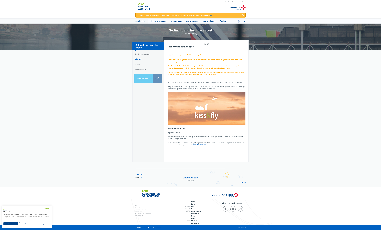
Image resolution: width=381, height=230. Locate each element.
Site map (137, 206)
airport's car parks (199, 145)
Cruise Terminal (140, 69)
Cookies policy (139, 216)
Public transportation (142, 54)
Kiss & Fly (138, 59)
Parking (137, 177)
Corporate (235, 1)
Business (227, 1)
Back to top (241, 227)
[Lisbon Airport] (146, 6)
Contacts (137, 208)
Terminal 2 (139, 64)
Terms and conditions (141, 210)
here (211, 15)
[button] (243, 1)
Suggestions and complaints (143, 214)
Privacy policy (139, 212)
